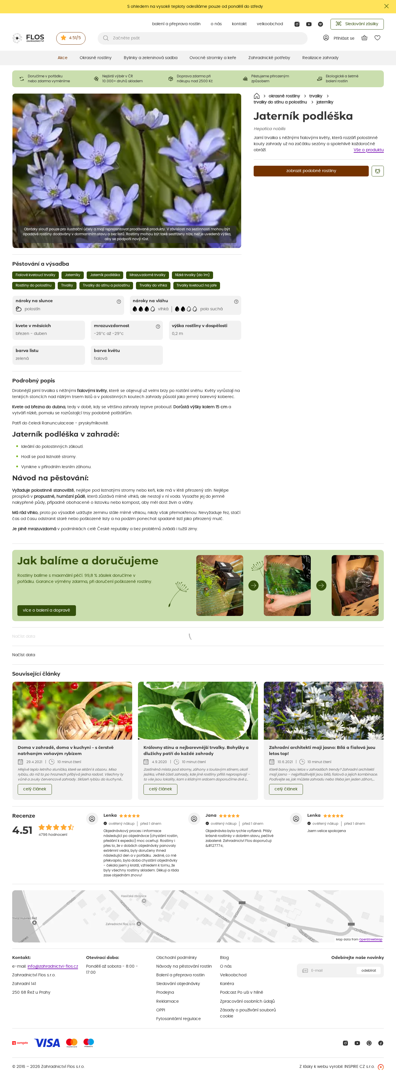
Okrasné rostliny (96, 58)
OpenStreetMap (370, 939)
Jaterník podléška (105, 275)
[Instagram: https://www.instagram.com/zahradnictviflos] (297, 24)
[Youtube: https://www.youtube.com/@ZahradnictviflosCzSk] (309, 24)
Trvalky (67, 285)
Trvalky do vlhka (153, 285)
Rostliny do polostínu (34, 285)
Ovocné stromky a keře (213, 58)
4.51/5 (75, 38)
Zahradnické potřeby (269, 58)
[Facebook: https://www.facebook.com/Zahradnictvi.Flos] (381, 1043)
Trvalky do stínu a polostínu (106, 285)
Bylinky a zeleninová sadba (150, 58)
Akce (63, 58)
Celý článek (34, 789)
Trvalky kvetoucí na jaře (197, 285)
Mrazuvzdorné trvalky (148, 275)
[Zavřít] (387, 6)
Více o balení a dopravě (46, 610)
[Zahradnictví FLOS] (28, 38)
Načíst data (110, 637)
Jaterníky (72, 275)
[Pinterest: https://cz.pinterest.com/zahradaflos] (369, 1043)
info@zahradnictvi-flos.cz (53, 966)
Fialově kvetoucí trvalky (35, 275)
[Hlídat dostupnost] (378, 171)
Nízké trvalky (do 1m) (192, 275)
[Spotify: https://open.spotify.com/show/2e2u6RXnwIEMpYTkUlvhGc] (321, 24)
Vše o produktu (369, 150)
